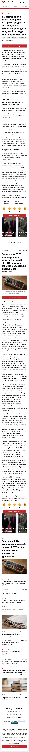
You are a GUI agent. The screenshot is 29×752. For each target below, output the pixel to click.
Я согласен (14, 746)
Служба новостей (7, 40)
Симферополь (22, 37)
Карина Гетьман (7, 271)
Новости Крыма (7, 13)
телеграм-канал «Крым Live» (11, 500)
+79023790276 (14, 711)
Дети (3, 37)
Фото (9, 37)
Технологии (6, 250)
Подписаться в (14, 46)
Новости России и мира (9, 668)
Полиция (14, 37)
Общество (6, 589)
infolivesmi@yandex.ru (13, 714)
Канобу (18, 319)
